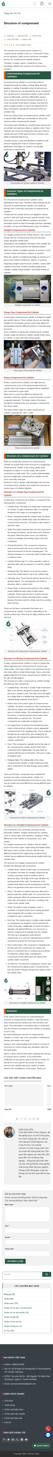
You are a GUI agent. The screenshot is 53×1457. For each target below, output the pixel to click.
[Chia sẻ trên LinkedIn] (38, 1119)
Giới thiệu (8, 1401)
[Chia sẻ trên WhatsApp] (17, 1119)
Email (8, 1237)
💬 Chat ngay (41, 1446)
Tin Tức (17, 13)
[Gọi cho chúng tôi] (17, 1440)
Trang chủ (8, 13)
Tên (7, 1226)
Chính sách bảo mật (13, 1418)
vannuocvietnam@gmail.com (23, 1384)
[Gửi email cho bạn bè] (29, 1119)
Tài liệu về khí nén (11, 1322)
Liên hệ (7, 1422)
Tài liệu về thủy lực (11, 1326)
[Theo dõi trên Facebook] (4, 1440)
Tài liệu (6, 1299)
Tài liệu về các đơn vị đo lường (16, 1308)
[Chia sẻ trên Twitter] (25, 1119)
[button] (35, 4)
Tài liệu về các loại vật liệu (14, 1312)
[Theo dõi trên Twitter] (9, 1440)
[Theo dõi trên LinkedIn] (22, 1440)
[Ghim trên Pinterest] (34, 1119)
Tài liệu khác (9, 1303)
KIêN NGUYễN (23, 36)
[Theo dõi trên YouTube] (26, 1440)
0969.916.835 (18, 1364)
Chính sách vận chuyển (14, 1414)
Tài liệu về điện (10, 1317)
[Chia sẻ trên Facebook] (21, 1119)
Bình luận (9, 1205)
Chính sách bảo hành (13, 1409)
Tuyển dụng (9, 1405)
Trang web (9, 1249)
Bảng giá (7, 1294)
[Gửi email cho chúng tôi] (13, 1440)
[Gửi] (46, 1274)
